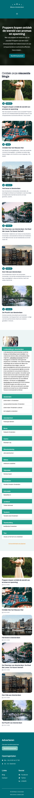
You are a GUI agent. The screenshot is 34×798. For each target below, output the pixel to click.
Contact (4, 778)
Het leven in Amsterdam (11, 188)
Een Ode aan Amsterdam (11, 272)
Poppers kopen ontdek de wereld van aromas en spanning (17, 31)
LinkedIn (23, 781)
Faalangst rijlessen (9, 421)
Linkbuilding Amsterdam (16, 357)
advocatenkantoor (9, 453)
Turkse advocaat (8, 505)
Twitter (23, 778)
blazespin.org (7, 442)
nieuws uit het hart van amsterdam (13, 537)
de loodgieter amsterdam (10, 411)
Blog (3, 775)
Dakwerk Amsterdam (9, 432)
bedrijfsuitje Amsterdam (10, 526)
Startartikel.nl (7, 495)
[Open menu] (17, 13)
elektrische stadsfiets (9, 463)
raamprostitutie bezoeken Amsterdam (14, 404)
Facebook (24, 775)
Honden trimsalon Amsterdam (12, 484)
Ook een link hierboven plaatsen (17, 543)
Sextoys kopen (8, 474)
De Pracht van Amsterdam (12, 312)
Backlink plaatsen (17, 56)
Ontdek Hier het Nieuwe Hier (13, 148)
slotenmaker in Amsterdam (11, 400)
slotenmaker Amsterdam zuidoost (13, 407)
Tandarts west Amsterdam (11, 516)
